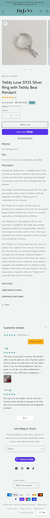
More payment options (25, 138)
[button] (3, 11)
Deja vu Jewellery (15, 504)
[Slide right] (30, 70)
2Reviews (22, 335)
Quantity (5, 110)
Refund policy (42, 504)
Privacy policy (13, 508)
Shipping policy (39, 508)
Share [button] (7, 305)
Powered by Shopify (28, 504)
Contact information (26, 512)
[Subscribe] (42, 449)
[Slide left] (19, 70)
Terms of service (25, 508)
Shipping (4, 106)
